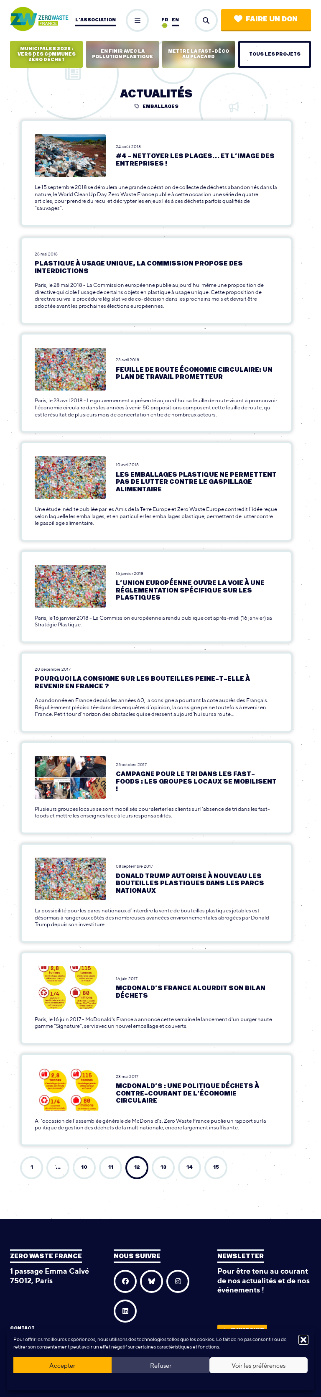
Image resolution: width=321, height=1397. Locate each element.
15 (216, 1167)
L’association (95, 20)
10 (84, 1167)
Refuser (160, 1365)
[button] (303, 1340)
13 (163, 1167)
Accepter (62, 1365)
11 (110, 1167)
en (175, 20)
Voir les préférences (258, 1365)
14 (189, 1167)
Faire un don (272, 19)
